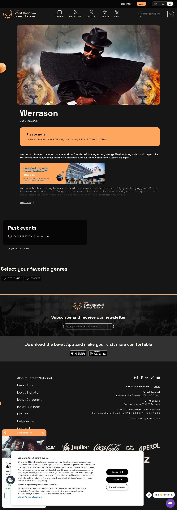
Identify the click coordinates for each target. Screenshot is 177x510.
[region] (77, 478)
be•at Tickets (27, 392)
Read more (25, 202)
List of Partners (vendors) (30, 497)
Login (141, 4)
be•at (157, 386)
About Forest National (34, 378)
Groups (22, 414)
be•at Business (29, 407)
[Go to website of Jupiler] (76, 447)
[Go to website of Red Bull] (130, 447)
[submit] (170, 14)
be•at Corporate (30, 399)
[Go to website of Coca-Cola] (107, 448)
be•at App (25, 385)
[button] (10, 479)
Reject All (117, 479)
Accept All (117, 472)
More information (88, 178)
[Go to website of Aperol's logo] (149, 447)
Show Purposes (117, 487)
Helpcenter (125, 3)
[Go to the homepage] (19, 14)
